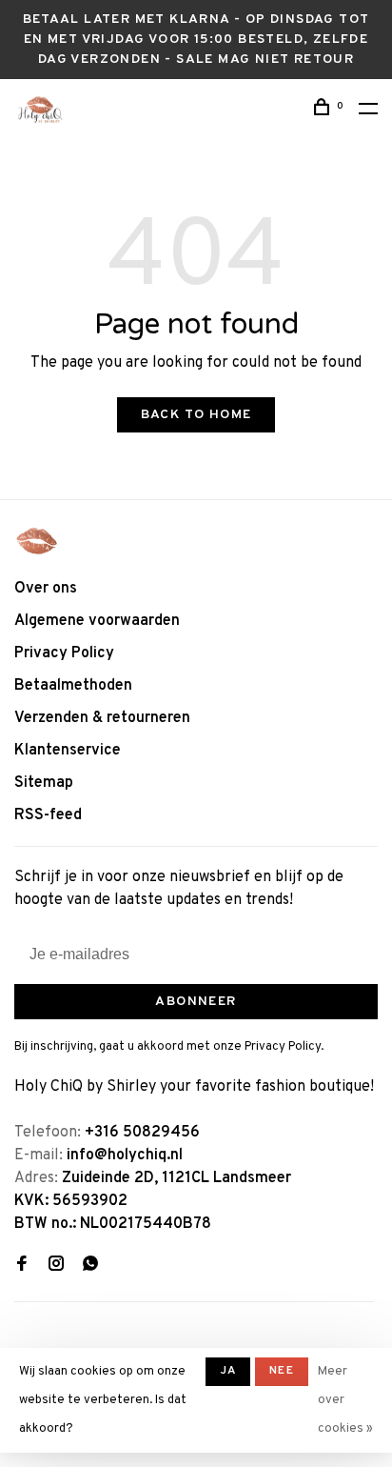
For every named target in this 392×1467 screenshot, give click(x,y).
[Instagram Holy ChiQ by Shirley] (56, 1266)
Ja (228, 1370)
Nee (281, 1370)
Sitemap (43, 783)
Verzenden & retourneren (102, 718)
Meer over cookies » (345, 1400)
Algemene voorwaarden (97, 621)
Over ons (45, 588)
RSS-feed (48, 815)
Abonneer (195, 1002)
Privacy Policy (64, 653)
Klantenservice (67, 750)
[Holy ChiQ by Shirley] (37, 541)
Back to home (196, 415)
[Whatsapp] (90, 1266)
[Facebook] (21, 1266)
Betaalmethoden (73, 685)
